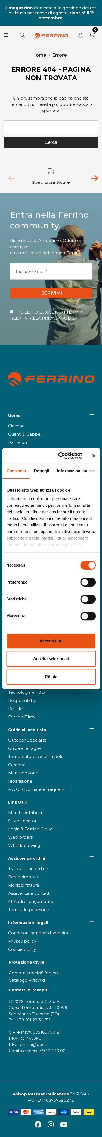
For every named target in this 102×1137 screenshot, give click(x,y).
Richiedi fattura (23, 885)
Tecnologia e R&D (26, 692)
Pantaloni (18, 442)
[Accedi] (80, 35)
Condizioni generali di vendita (38, 932)
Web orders (20, 837)
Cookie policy (22, 949)
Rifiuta (51, 676)
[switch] (88, 582)
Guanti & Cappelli (26, 434)
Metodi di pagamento (30, 901)
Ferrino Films (21, 716)
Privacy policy (22, 941)
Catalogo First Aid (27, 980)
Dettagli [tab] (41, 470)
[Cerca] (22, 35)
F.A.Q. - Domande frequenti (37, 789)
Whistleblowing (24, 845)
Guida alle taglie (24, 748)
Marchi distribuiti (25, 812)
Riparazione (20, 781)
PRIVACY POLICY (59, 318)
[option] (51, 177)
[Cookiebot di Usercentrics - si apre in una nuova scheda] (61, 455)
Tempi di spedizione (28, 909)
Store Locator (22, 820)
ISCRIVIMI (51, 293)
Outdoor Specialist (27, 740)
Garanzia (17, 764)
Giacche (16, 425)
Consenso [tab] (16, 470)
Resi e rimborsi (23, 876)
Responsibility (22, 700)
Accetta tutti (51, 641)
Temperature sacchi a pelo (36, 756)
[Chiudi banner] (94, 455)
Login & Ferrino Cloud (30, 829)
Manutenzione (23, 773)
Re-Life (15, 708)
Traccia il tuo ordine (28, 868)
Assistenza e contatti (29, 893)
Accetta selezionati (51, 658)
